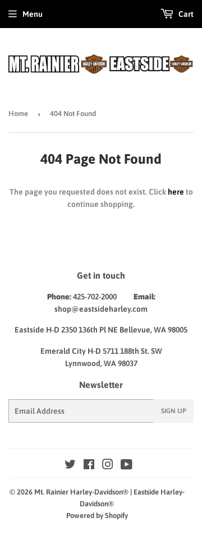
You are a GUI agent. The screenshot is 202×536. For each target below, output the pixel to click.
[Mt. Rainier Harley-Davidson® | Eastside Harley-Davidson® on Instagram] (107, 465)
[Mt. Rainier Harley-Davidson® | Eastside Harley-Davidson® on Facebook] (89, 465)
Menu (32, 14)
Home (18, 113)
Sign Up (173, 411)
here (176, 191)
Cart (185, 14)
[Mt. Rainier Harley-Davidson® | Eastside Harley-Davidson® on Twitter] (70, 465)
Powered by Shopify (97, 515)
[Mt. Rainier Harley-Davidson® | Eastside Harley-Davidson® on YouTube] (126, 465)
